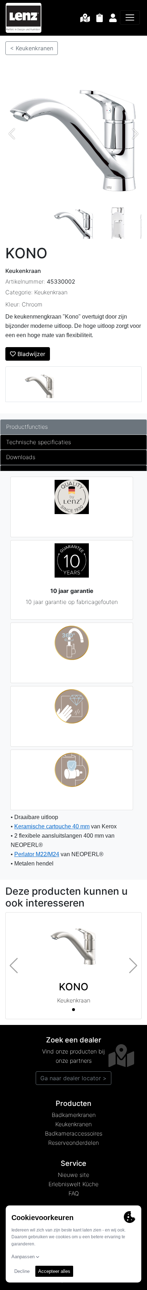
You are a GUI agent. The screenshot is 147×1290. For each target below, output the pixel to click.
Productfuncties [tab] (27, 426)
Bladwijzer (30, 353)
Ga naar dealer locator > (73, 1078)
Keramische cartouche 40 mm (52, 826)
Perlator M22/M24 (36, 854)
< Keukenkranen (31, 48)
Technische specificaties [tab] (38, 442)
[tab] (73, 468)
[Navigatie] (130, 17)
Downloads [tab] (20, 457)
